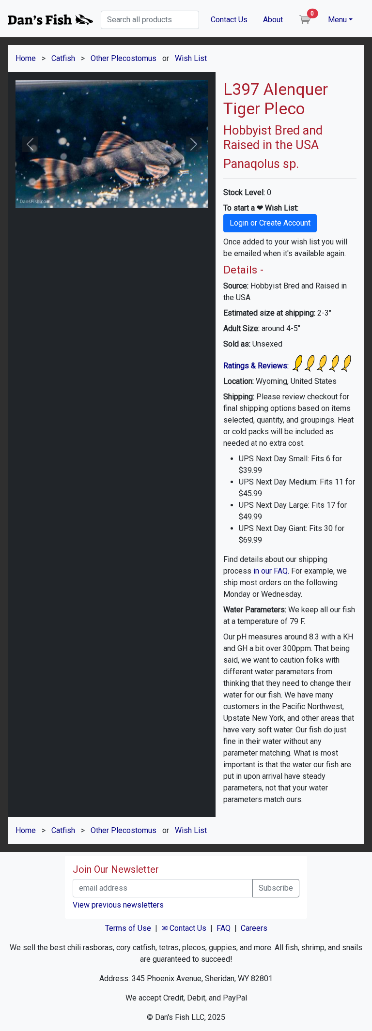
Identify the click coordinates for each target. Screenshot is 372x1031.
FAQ (224, 928)
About (273, 19)
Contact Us (229, 19)
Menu (337, 19)
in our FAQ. (271, 571)
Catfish (63, 58)
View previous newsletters (118, 905)
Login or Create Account (270, 222)
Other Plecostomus (123, 58)
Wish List (191, 58)
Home (26, 58)
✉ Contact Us (183, 928)
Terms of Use (128, 928)
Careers (254, 928)
